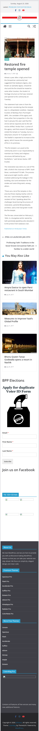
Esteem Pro (6, 595)
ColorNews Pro (7, 614)
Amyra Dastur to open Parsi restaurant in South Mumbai (18, 289)
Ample (4, 660)
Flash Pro (5, 581)
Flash (4, 637)
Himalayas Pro (7, 604)
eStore (4, 650)
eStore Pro (6, 600)
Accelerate (6, 641)
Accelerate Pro (7, 586)
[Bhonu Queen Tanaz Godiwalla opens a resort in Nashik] (19, 335)
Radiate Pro (6, 609)
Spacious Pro (7, 577)
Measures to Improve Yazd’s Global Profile (18, 320)
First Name (7, 442)
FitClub (4, 655)
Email (5, 433)
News (6, 59)
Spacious (5, 632)
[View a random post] (34, 26)
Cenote (5, 627)
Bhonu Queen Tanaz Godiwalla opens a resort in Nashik (18, 359)
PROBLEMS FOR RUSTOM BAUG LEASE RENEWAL (20, 8)
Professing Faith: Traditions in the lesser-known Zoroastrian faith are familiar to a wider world (20, 245)
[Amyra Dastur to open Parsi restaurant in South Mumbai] (19, 262)
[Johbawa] (4, 26)
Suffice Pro (6, 591)
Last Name (7, 451)
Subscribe (7, 461)
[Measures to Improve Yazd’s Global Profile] (19, 304)
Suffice (4, 646)
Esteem (5, 664)
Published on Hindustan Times (15, 229)
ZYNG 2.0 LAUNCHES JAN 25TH (17, 237)
